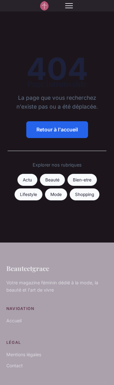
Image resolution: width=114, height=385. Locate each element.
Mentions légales (23, 354)
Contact (14, 365)
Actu (27, 179)
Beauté (52, 179)
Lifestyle (28, 194)
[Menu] (69, 6)
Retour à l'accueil (57, 129)
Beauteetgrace (27, 268)
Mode (56, 194)
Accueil (14, 320)
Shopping (84, 194)
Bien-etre (82, 179)
